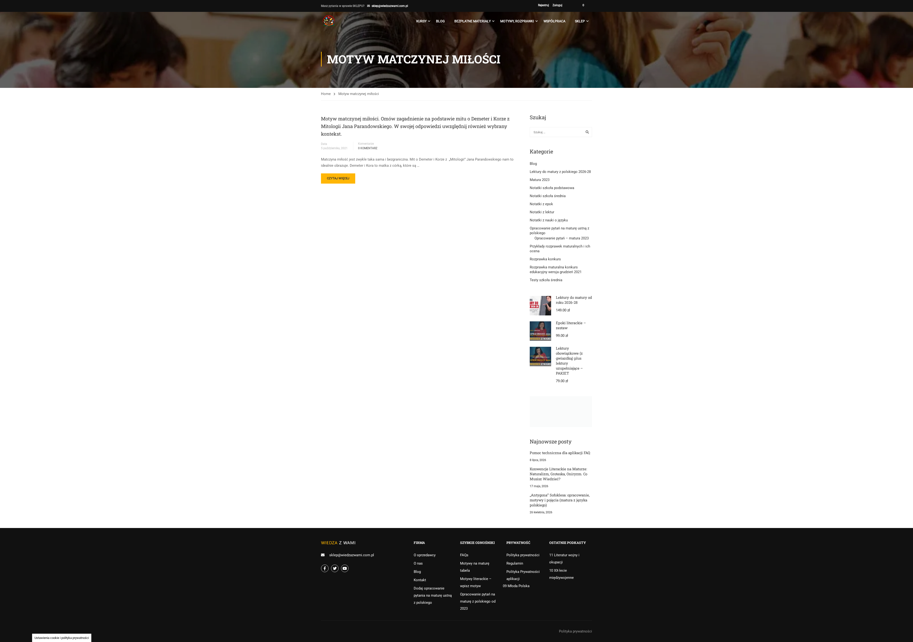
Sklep (580, 21)
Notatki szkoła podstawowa (552, 188)
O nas (418, 563)
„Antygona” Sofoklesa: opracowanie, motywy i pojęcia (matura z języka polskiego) (560, 500)
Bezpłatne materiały (472, 21)
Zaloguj (557, 5)
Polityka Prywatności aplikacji (523, 575)
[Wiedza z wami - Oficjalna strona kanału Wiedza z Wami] (329, 21)
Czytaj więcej (341, 180)
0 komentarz (367, 148)
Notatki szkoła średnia (548, 196)
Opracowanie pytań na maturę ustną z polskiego (559, 230)
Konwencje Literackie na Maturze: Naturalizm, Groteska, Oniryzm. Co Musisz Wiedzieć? (558, 473)
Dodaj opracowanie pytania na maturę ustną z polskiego (433, 595)
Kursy (421, 21)
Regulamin (514, 563)
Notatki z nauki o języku (549, 220)
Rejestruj (543, 5)
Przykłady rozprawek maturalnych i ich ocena (560, 248)
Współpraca (554, 21)
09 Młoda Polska (516, 586)
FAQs (464, 555)
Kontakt (420, 580)
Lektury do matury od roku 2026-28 (574, 300)
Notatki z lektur (542, 212)
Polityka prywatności (522, 555)
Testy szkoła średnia (546, 280)
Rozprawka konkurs (545, 259)
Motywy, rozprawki (517, 21)
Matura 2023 (539, 180)
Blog (440, 21)
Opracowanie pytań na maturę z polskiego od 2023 (477, 601)
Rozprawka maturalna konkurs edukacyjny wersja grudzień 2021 (556, 269)
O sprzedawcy (425, 555)
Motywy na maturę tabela (474, 567)
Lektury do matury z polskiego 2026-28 (560, 172)
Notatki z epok (541, 204)
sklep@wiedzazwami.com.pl (390, 6)
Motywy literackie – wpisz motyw (475, 582)
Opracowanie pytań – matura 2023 (561, 238)
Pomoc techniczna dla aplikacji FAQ (560, 452)
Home (326, 94)
